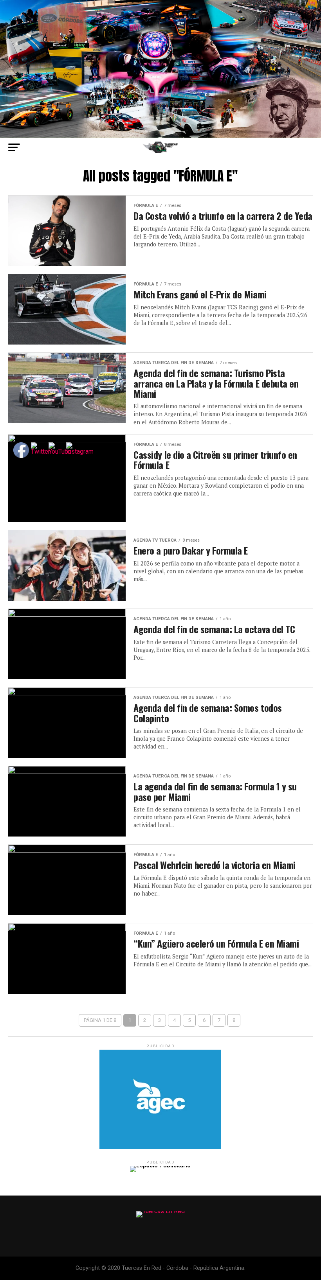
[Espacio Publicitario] (160, 1147)
